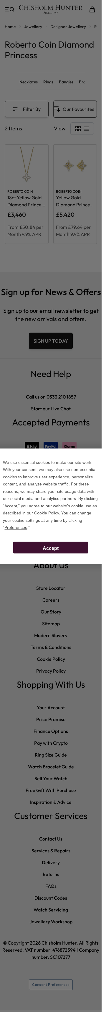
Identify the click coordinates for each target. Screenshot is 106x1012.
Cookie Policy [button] (46, 513)
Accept (51, 548)
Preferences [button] (15, 527)
